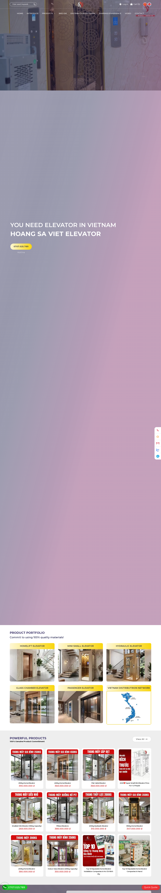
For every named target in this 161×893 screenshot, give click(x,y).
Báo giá (63, 13)
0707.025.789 (21, 246)
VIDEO (128, 13)
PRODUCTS (47, 13)
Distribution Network (82, 13)
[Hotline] (158, 430)
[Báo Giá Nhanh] (158, 437)
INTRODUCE (32, 13)
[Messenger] (158, 456)
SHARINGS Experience (110, 13)
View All (140, 739)
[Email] (158, 443)
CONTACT (139, 13)
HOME (20, 13)
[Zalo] (158, 450)
